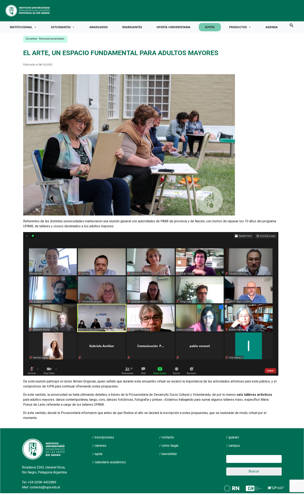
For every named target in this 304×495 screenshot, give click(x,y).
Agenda (272, 27)
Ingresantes (132, 27)
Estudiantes (61, 27)
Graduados (98, 27)
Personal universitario (51, 38)
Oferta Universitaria (173, 27)
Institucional (21, 27)
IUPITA (210, 27)
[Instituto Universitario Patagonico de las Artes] (27, 10)
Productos (238, 27)
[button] (292, 25)
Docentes (31, 38)
